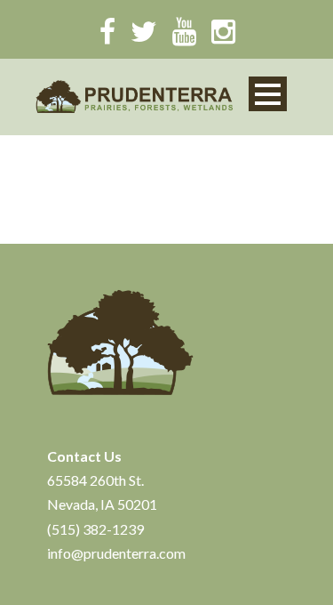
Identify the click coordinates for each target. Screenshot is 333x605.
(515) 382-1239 (95, 528)
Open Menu (268, 94)
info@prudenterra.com (116, 552)
